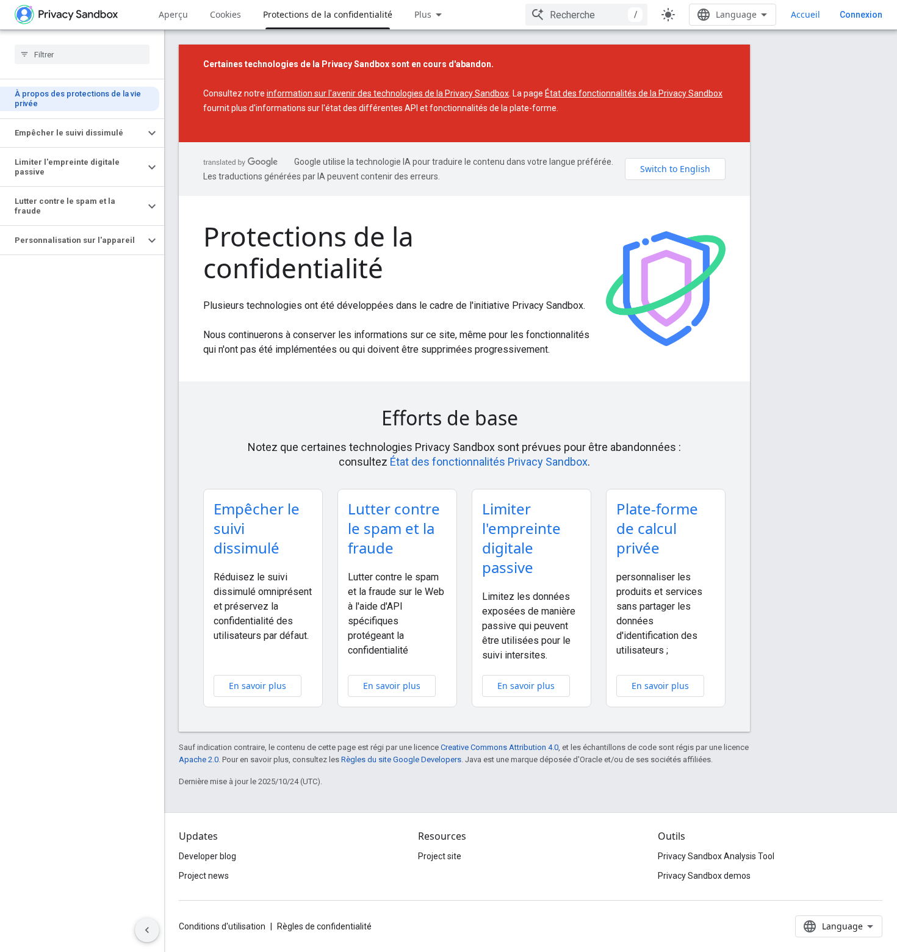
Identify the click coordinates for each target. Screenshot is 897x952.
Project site (439, 856)
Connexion (861, 15)
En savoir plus (257, 685)
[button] (72, 133)
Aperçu (173, 14)
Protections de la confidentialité (327, 14)
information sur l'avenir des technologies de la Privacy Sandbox (388, 93)
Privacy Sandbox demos (704, 876)
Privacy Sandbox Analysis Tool (716, 856)
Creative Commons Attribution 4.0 (499, 747)
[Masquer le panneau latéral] (147, 930)
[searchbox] (82, 54)
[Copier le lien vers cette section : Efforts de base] (535, 420)
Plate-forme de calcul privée (657, 528)
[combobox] (586, 15)
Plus (422, 14)
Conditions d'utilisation (222, 926)
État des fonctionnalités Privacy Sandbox (489, 461)
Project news (204, 876)
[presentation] (464, 418)
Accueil (805, 14)
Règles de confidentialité (324, 926)
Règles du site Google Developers (401, 759)
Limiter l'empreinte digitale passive (521, 538)
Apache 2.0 (198, 759)
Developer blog (207, 856)
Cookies (225, 14)
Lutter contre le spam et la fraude (394, 528)
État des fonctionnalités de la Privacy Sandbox (633, 93)
